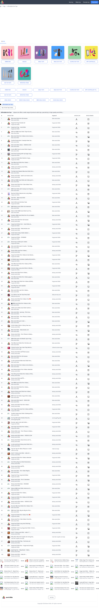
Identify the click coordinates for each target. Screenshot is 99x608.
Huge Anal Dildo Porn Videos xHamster (21, 457)
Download (94, 2)
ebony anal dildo (24, 100)
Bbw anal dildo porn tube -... (18, 321)
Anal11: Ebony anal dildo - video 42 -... (21, 453)
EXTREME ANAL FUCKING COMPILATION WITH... (23, 259)
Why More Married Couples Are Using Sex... (22, 536)
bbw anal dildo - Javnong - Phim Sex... (21, 312)
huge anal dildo (58, 100)
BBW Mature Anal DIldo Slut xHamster (21, 206)
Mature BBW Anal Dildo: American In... (21, 488)
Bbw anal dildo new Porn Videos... (20, 290)
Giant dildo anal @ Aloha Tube (19, 202)
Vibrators (8, 61)
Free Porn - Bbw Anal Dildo (18, 197)
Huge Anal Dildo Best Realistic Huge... (21, 158)
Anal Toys (41, 61)
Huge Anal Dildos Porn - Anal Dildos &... (21, 224)
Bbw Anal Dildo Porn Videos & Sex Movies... (22, 365)
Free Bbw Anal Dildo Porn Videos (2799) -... (22, 263)
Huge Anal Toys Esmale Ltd (18, 123)
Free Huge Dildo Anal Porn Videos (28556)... (22, 409)
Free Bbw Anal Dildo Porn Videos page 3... (22, 277)
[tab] (3, 41)
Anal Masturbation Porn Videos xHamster (22, 369)
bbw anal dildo (41, 100)
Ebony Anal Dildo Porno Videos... (19, 272)
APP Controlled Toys (92, 61)
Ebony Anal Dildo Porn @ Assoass (19, 219)
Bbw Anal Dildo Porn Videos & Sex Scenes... (22, 136)
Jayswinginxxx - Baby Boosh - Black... (20, 550)
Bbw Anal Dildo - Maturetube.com (20, 329)
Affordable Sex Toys (12, 6)
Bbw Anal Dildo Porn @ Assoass (19, 118)
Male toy (78, 2)
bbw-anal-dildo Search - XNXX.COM (20, 400)
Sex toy (71, 2)
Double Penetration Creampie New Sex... (21, 140)
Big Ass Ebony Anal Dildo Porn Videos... (21, 391)
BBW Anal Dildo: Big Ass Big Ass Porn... (21, 510)
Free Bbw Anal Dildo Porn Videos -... (20, 162)
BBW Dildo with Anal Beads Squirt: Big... (21, 338)
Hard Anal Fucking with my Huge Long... (21, 153)
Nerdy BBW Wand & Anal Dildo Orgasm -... (22, 149)
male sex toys (14, 450)
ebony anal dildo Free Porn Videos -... (20, 404)
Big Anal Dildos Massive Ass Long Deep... (21, 193)
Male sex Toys (58, 61)
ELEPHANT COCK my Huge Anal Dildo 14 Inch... (23, 528)
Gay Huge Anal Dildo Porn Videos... (20, 426)
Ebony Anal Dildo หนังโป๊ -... (18, 378)
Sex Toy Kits (7, 83)
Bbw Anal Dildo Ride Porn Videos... (20, 387)
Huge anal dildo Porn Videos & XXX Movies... (22, 497)
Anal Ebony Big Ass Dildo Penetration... (21, 462)
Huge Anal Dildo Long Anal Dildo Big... (21, 523)
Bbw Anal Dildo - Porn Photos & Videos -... (22, 316)
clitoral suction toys (16, 349)
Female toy (86, 2)
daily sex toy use (15, 296)
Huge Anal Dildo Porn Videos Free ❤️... (21, 514)
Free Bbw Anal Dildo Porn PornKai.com (21, 343)
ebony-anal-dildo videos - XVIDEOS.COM (21, 435)
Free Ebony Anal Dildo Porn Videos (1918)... (22, 374)
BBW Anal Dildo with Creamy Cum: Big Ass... (22, 189)
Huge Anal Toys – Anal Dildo (18, 127)
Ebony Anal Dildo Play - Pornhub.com (20, 541)
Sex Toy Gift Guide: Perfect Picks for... (20, 418)
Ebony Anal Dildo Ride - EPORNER (20, 484)
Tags (4, 6)
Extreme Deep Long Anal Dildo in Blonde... (22, 268)
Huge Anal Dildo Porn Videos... (19, 492)
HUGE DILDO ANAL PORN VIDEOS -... (20, 233)
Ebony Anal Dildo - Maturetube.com (20, 228)
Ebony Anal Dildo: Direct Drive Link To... (21, 440)
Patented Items (24, 83)
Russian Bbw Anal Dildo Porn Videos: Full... (22, 506)
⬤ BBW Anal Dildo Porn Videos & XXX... (21, 303)
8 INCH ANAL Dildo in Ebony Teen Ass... (21, 325)
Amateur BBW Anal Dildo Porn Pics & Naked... (23, 215)
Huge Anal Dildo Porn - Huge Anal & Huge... (22, 545)
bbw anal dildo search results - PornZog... (22, 246)
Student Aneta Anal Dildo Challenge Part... (22, 413)
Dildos (24, 61)
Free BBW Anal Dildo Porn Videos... (20, 382)
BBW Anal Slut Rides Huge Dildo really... (21, 396)
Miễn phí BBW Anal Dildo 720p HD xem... (21, 131)
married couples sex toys (17, 538)
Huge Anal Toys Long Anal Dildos (19, 475)
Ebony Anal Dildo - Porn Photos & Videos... (22, 334)
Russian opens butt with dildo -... (19, 422)
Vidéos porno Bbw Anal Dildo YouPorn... (21, 307)
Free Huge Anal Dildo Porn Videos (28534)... (22, 281)
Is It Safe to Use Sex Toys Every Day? (20, 294)
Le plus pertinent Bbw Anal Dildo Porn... (21, 360)
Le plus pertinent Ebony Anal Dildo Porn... (22, 444)
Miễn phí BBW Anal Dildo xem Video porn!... (22, 180)
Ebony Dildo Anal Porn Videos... (19, 250)
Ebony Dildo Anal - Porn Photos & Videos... (22, 431)
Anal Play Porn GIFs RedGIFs (18, 285)
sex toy (51, 597)
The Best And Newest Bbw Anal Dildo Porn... (22, 171)
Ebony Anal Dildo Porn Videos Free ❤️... (21, 299)
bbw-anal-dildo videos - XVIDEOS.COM (21, 145)
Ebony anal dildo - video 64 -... (19, 554)
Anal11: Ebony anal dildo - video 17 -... (21, 532)
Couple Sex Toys (74, 61)
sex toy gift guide (15, 419)
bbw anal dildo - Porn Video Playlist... (20, 470)
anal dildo (8, 100)
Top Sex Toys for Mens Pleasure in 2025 (21, 448)
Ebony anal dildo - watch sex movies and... (22, 175)
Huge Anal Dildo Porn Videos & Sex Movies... (22, 255)
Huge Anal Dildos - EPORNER (18, 237)
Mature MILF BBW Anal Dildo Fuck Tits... (21, 211)
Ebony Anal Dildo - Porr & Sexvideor (20, 479)
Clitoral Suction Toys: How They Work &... (21, 347)
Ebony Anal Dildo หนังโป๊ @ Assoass (20, 352)
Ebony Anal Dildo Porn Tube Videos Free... (22, 184)
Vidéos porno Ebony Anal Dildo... (19, 167)
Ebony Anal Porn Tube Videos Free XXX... (21, 519)
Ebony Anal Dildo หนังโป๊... (18, 466)
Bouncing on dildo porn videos (19, 241)
